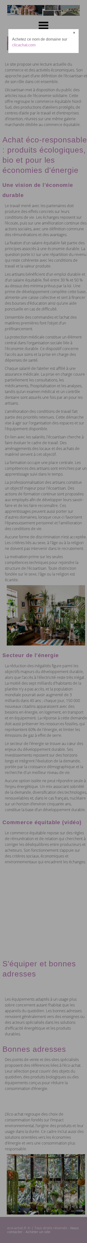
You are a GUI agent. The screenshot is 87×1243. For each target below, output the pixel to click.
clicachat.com (24, 45)
